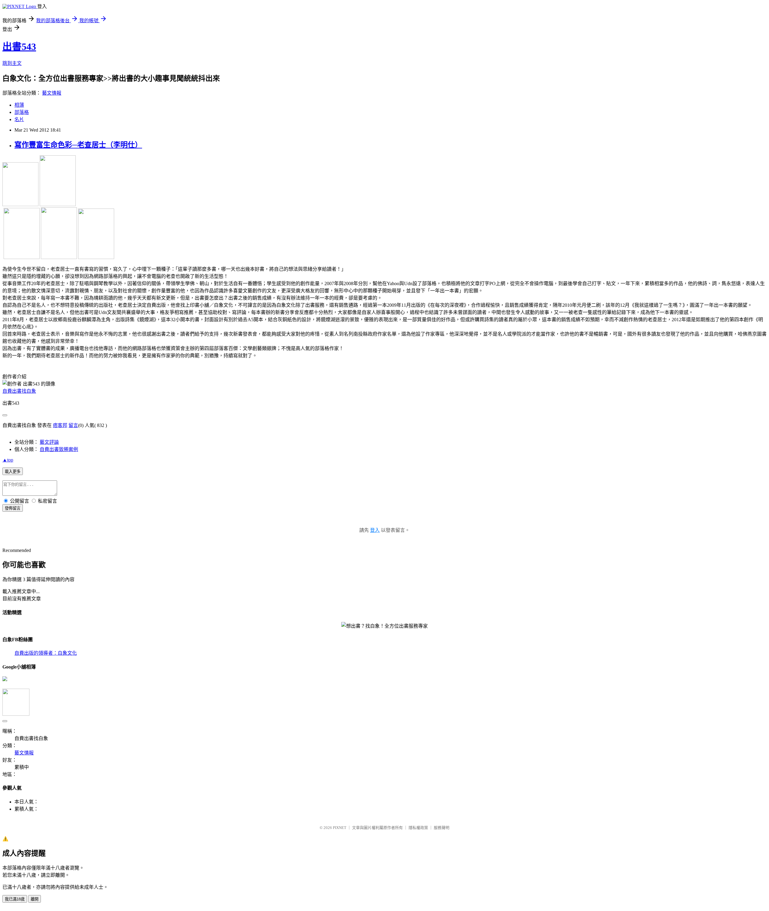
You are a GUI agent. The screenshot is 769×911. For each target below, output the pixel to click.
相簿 (19, 105)
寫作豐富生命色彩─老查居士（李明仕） (78, 145)
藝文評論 (49, 442)
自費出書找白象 (19, 391)
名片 (19, 119)
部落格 (21, 112)
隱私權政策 (418, 827)
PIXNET (339, 827)
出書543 (19, 46)
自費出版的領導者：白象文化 (45, 653)
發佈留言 (12, 508)
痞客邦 (60, 425)
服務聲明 (441, 827)
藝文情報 (51, 93)
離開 (34, 899)
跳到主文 (12, 63)
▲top (7, 459)
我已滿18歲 (15, 899)
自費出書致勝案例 (59, 449)
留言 (73, 425)
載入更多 (12, 471)
